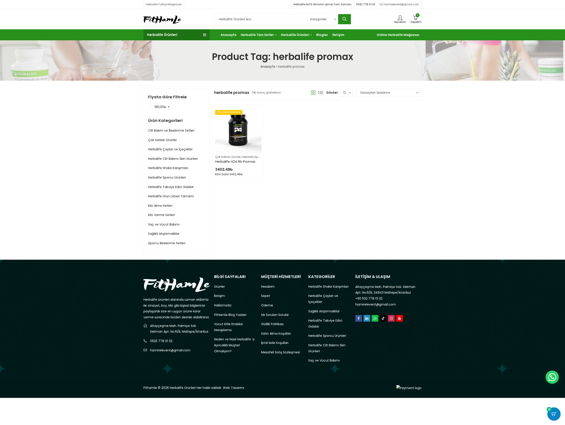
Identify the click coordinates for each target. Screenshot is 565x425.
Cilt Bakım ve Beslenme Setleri (171, 130)
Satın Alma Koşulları (276, 333)
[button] (552, 377)
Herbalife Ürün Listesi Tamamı (171, 196)
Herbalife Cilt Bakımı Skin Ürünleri (173, 159)
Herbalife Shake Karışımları (168, 168)
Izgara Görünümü (313, 92)
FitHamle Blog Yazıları (230, 315)
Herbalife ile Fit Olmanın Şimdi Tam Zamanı (322, 4)
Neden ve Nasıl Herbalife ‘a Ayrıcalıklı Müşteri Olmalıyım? (234, 345)
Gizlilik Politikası (272, 324)
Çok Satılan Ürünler (228, 157)
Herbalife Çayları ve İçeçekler (170, 149)
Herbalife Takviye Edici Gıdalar (171, 187)
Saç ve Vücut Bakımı (163, 224)
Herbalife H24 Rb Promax (235, 161)
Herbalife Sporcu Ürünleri (258, 157)
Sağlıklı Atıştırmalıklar (163, 233)
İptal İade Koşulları (274, 343)
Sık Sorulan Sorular (275, 315)
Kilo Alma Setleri (160, 205)
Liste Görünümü (320, 92)
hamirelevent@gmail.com (170, 350)
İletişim (219, 296)
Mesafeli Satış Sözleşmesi (280, 352)
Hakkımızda (222, 305)
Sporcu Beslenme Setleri (166, 243)
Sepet (265, 296)
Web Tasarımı (233, 388)
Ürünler (219, 286)
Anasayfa (267, 66)
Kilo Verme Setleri (161, 215)
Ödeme (267, 305)
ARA (344, 19)
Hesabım (268, 286)
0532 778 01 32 (365, 4)
